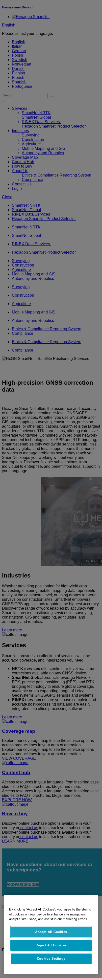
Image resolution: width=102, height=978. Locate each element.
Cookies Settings (51, 958)
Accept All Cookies (51, 932)
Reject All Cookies (51, 945)
